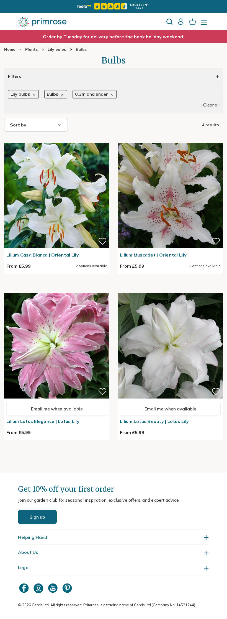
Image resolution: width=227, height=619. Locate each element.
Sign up (37, 517)
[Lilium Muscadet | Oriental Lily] (170, 139)
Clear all (211, 105)
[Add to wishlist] (102, 241)
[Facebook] (24, 588)
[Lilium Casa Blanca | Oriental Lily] (56, 139)
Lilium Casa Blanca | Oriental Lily (42, 255)
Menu (204, 24)
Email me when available (57, 409)
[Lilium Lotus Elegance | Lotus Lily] (56, 289)
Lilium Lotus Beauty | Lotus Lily (154, 421)
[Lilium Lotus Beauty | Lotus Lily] (170, 289)
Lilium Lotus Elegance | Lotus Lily (42, 421)
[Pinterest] (67, 588)
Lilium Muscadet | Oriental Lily (153, 255)
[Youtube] (53, 588)
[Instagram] (39, 588)
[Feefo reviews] (113, 6)
